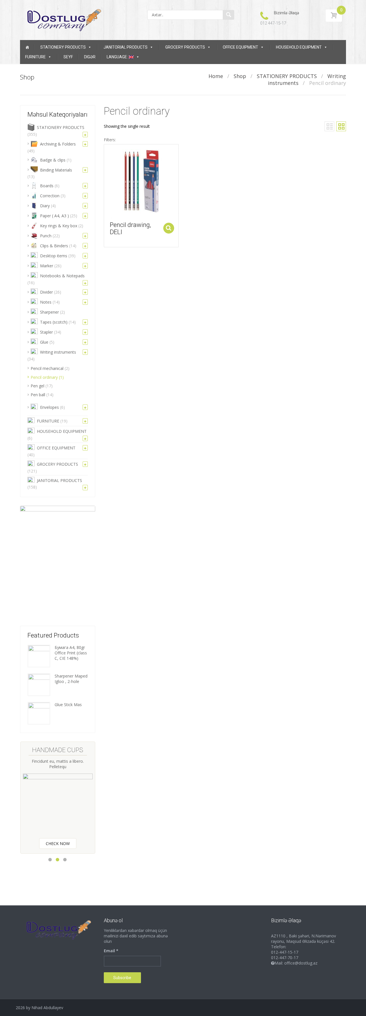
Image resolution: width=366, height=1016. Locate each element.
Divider (46, 292)
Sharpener (49, 312)
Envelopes (49, 407)
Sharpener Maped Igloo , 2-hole (71, 678)
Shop (240, 76)
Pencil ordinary (44, 377)
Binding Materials (56, 170)
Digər (90, 57)
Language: (118, 57)
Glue (44, 342)
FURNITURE (35, 57)
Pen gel (37, 386)
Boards (46, 185)
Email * (111, 950)
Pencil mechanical (47, 368)
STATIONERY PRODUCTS (63, 47)
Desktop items (53, 255)
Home (215, 76)
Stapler (46, 332)
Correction (49, 195)
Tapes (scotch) (53, 322)
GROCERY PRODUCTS (185, 47)
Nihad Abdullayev (47, 1007)
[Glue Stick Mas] (38, 712)
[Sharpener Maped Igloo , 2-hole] (38, 684)
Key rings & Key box (58, 225)
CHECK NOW (58, 843)
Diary (45, 205)
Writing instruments (58, 352)
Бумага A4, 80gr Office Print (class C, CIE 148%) (71, 653)
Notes (45, 302)
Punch (45, 235)
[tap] (228, 15)
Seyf (68, 57)
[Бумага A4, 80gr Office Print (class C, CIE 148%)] (38, 655)
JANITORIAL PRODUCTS (126, 47)
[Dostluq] (63, 19)
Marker (46, 265)
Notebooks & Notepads (62, 275)
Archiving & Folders (58, 144)
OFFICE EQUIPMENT (240, 47)
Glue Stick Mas (68, 704)
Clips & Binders (54, 245)
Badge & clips (52, 160)
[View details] (141, 181)
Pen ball (38, 394)
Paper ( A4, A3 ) (54, 215)
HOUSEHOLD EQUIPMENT (299, 47)
